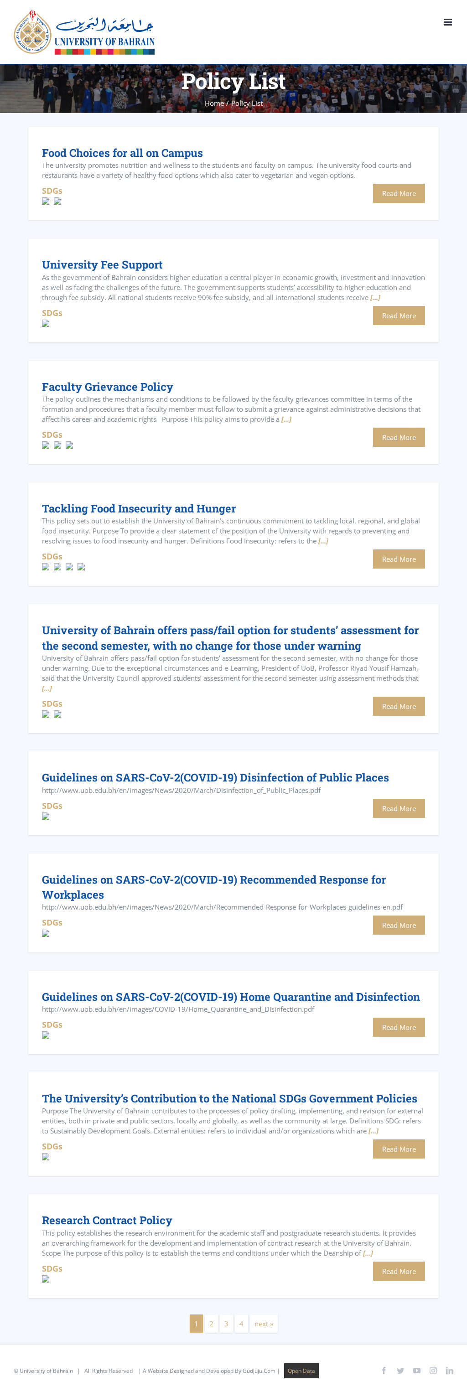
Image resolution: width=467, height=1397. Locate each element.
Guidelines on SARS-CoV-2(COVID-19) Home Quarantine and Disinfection (231, 996)
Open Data (301, 1371)
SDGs (52, 190)
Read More (399, 193)
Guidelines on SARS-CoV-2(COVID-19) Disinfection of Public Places (215, 777)
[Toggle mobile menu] (448, 22)
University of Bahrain (46, 1371)
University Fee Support (102, 264)
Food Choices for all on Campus (122, 152)
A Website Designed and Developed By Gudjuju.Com (209, 1371)
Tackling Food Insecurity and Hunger (139, 508)
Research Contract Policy (107, 1220)
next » (263, 1323)
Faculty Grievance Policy (107, 386)
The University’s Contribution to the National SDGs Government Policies (229, 1098)
